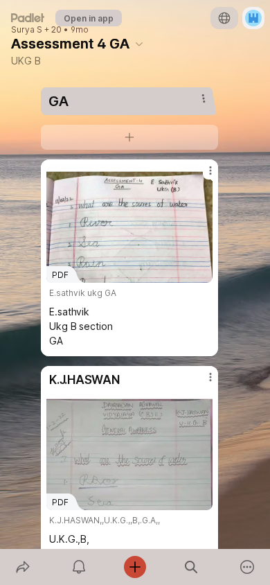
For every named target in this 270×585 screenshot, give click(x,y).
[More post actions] (201, 176)
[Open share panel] (22, 567)
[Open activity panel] (78, 567)
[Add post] (134, 567)
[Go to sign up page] (253, 18)
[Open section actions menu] (203, 98)
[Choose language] (224, 18)
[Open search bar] (191, 567)
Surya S (26, 30)
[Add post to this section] (129, 137)
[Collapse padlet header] (139, 44)
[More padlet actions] (247, 567)
